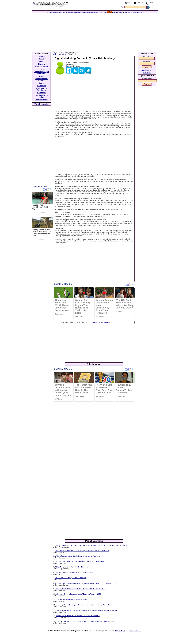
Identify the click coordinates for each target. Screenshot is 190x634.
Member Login (118, 12)
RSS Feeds (103, 12)
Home (129, 2)
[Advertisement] (95, 32)
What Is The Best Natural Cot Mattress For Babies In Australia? (78, 616)
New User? (147, 73)
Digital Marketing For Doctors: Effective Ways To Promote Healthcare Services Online (85, 621)
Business (41, 56)
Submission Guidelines (90, 12)
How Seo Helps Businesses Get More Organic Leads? (74, 572)
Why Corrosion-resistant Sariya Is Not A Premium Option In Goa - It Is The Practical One (85, 583)
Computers (41, 93)
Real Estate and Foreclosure (41, 89)
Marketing (62, 54)
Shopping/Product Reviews (41, 79)
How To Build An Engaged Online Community (71, 578)
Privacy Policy (120, 631)
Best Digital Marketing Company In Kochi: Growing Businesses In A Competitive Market (86, 610)
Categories (77, 12)
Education (41, 64)
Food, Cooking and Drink (41, 96)
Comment (69, 66)
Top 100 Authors (51, 12)
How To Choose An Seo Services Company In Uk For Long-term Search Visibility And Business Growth (91, 545)
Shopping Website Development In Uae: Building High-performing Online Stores (84, 605)
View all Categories (42, 104)
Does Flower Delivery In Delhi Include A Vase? (72, 599)
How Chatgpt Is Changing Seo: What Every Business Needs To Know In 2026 (82, 551)
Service (41, 76)
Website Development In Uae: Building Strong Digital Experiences (78, 556)
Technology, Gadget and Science (41, 73)
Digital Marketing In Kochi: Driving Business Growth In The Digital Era (79, 561)
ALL (54, 54)
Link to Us (140, 12)
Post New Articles (130, 12)
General (41, 59)
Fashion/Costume (41, 100)
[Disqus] (94, 436)
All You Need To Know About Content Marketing (71, 567)
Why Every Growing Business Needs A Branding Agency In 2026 (78, 594)
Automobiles (41, 86)
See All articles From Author (102, 322)
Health (41, 61)
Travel (41, 69)
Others (41, 83)
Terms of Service (135, 631)
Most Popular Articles (65, 12)
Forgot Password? (146, 70)
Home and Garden (41, 67)
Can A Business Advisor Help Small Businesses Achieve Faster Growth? (80, 589)
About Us (139, 2)
